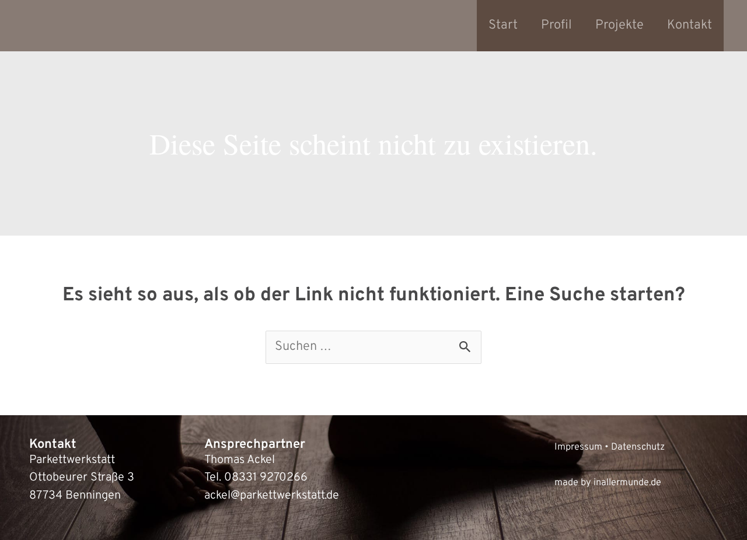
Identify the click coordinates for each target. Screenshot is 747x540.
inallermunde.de (627, 482)
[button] (25, 514)
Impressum (578, 447)
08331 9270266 (266, 477)
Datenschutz (638, 447)
